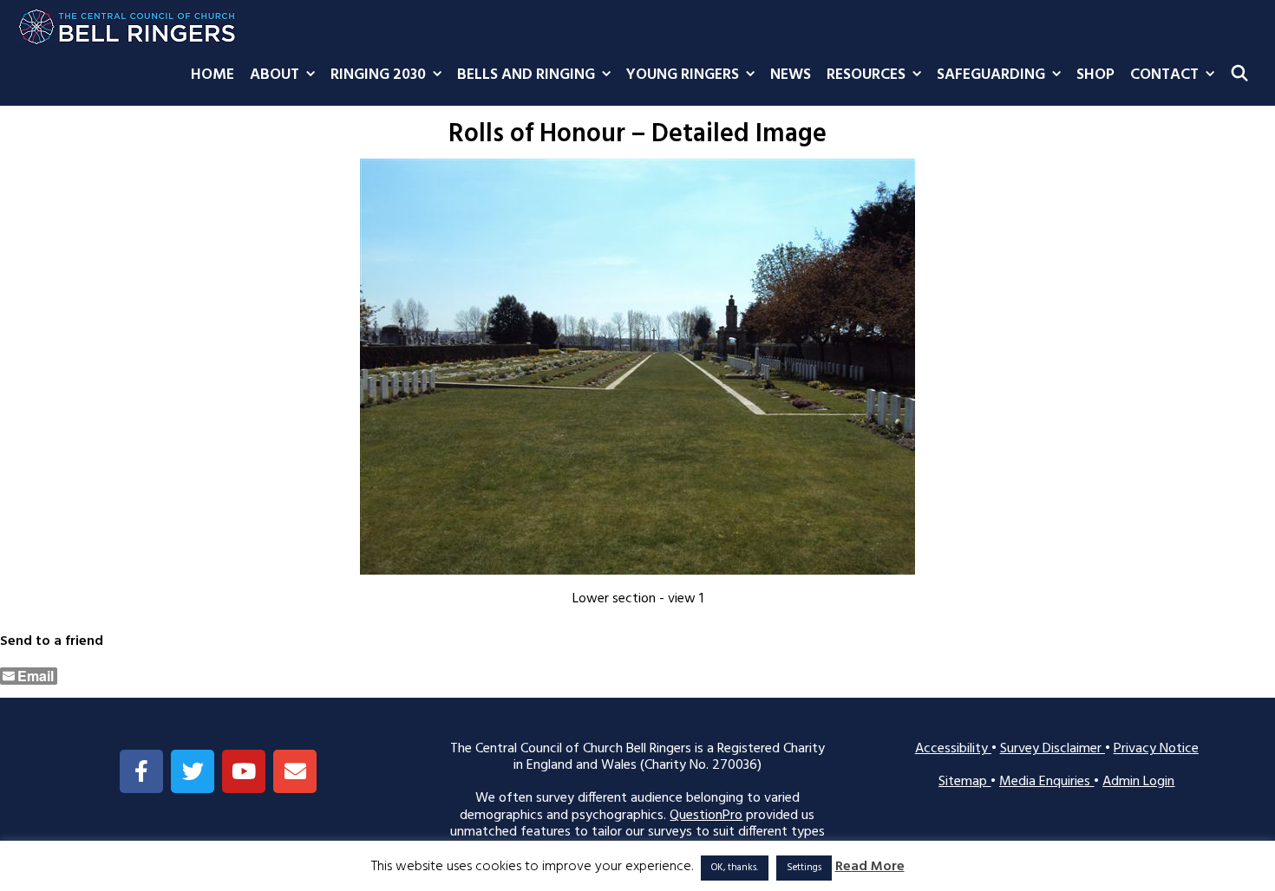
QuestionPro (706, 815)
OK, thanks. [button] (734, 867)
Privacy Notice (1156, 749)
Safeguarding (991, 75)
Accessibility (953, 749)
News (790, 75)
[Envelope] (295, 771)
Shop (1095, 75)
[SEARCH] (1240, 75)
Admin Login (1138, 782)
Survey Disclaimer (1052, 749)
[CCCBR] (128, 22)
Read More (870, 867)
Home (212, 75)
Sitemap (964, 782)
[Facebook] (141, 771)
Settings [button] (804, 867)
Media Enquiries (1046, 782)
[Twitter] (192, 771)
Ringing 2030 (378, 75)
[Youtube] (243, 771)
